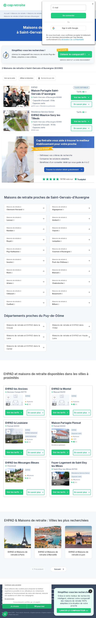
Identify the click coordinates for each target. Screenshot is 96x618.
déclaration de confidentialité (72, 40)
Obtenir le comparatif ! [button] (71, 53)
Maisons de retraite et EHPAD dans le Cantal (23, 347)
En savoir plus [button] (80, 104)
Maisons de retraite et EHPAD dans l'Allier (67, 326)
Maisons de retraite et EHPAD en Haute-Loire (70, 336)
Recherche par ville (47, 78)
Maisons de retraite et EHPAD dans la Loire (23, 336)
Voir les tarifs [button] (80, 97)
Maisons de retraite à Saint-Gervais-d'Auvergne (21, 16)
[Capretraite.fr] (14, 5)
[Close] (90, 591)
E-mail (55, 7)
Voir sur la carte (9, 78)
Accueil (6, 13)
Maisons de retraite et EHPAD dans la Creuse (23, 326)
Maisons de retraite (18, 13)
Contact (53, 599)
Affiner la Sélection (26, 78)
